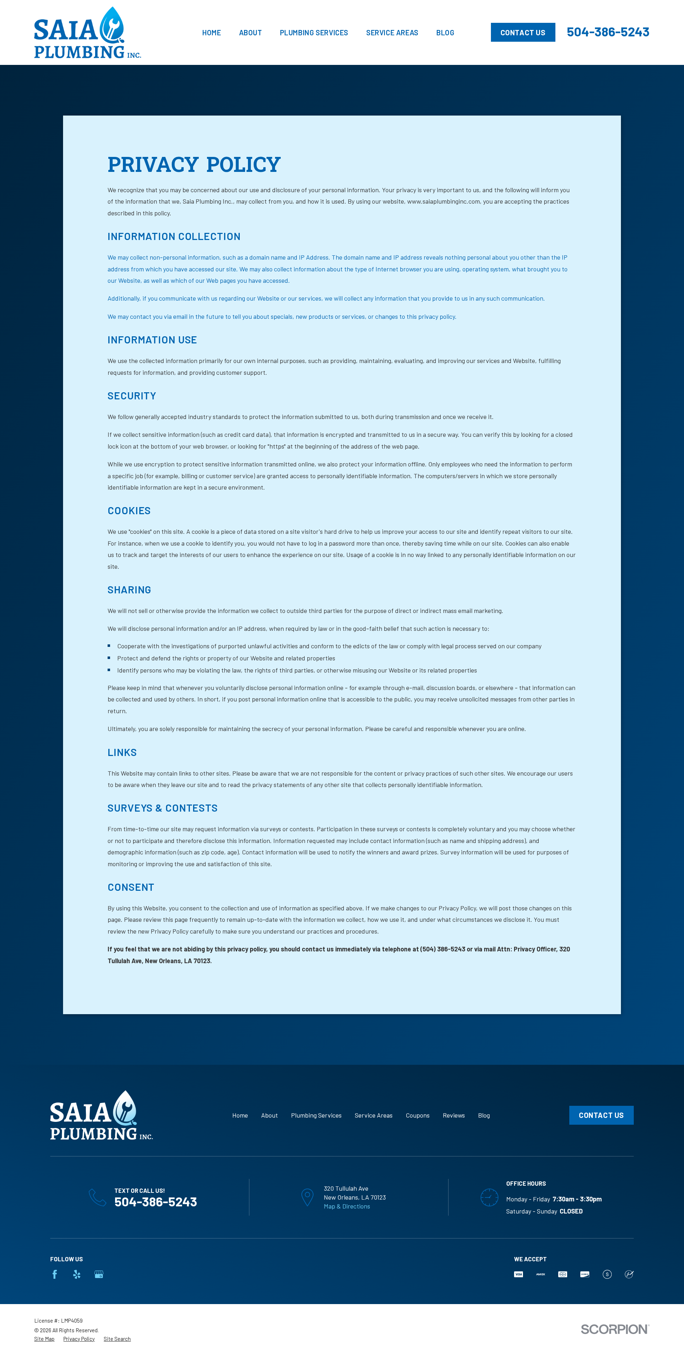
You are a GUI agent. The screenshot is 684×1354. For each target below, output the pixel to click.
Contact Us (523, 32)
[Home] (87, 32)
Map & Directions (347, 1206)
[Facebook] (54, 1274)
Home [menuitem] (211, 32)
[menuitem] (44, 1339)
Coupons (418, 1115)
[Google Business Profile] (98, 1274)
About (269, 1115)
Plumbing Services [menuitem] (314, 32)
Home (240, 1115)
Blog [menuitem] (445, 32)
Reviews (454, 1115)
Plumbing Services (316, 1115)
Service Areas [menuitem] (392, 32)
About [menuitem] (250, 32)
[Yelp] (76, 1274)
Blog (484, 1115)
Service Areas (374, 1115)
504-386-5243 (608, 31)
